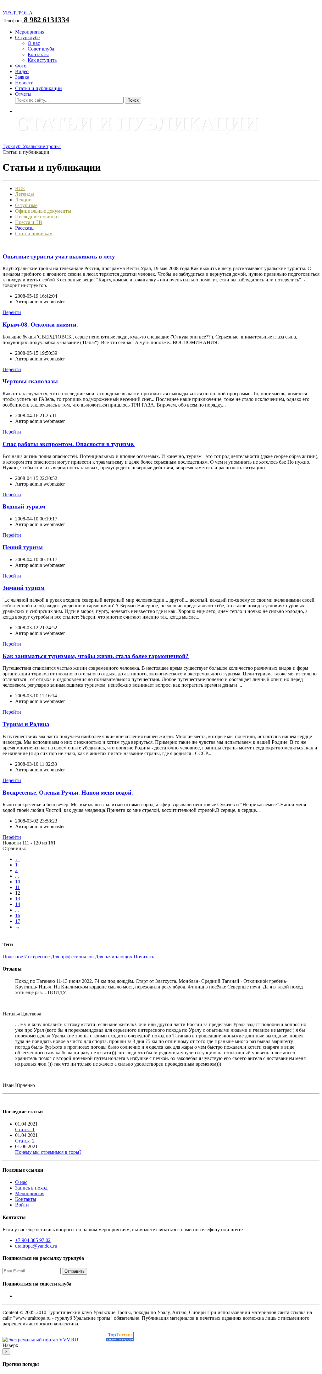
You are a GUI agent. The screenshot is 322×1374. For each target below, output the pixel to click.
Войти (22, 1204)
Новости (24, 82)
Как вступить (42, 60)
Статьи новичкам (34, 233)
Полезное (13, 956)
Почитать (144, 956)
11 (17, 887)
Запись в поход (31, 1187)
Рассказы (25, 228)
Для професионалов (73, 956)
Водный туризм (24, 506)
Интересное (37, 956)
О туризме (26, 205)
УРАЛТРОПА (18, 12)
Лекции (23, 199)
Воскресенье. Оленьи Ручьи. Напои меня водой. (68, 792)
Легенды (24, 194)
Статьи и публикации (38, 88)
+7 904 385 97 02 (33, 1240)
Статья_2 (25, 1140)
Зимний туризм (24, 587)
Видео (22, 71)
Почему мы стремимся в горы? (48, 1152)
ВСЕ (20, 188)
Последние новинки (37, 216)
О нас (34, 43)
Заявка (22, 77)
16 (17, 915)
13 (17, 898)
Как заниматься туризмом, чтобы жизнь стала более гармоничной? (96, 656)
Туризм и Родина (26, 724)
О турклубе (27, 37)
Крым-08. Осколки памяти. (40, 324)
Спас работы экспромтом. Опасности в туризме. (69, 444)
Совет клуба (41, 48)
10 (17, 881)
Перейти (12, 312)
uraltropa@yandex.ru (36, 1246)
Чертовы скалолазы (30, 381)
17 (17, 921)
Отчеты (23, 94)
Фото (20, 65)
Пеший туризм (23, 547)
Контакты (38, 54)
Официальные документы (43, 211)
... (17, 876)
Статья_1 (25, 1129)
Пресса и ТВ (28, 222)
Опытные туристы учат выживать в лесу (59, 256)
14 (17, 904)
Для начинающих (113, 956)
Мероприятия (29, 32)
